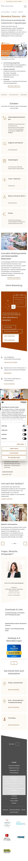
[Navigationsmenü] (25, 6)
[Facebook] (17, 756)
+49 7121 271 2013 (14, 592)
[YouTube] (11, 756)
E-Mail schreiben (14, 595)
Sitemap (23, 809)
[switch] (24, 430)
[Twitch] (23, 752)
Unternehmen (14, 798)
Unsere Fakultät (14, 800)
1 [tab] (11, 543)
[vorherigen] (2, 543)
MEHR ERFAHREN (13, 689)
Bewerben (24, 94)
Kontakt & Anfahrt (14, 812)
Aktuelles (14, 803)
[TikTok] (11, 752)
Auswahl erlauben (14, 453)
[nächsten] (25, 543)
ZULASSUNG (8, 327)
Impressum (5, 809)
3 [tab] (14, 543)
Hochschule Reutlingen (14, 1)
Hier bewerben (9, 336)
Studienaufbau (13, 94)
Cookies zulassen (14, 448)
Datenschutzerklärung (14, 793)
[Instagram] (5, 752)
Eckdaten (4, 94)
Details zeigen (20, 444)
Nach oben (11, 744)
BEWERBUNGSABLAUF (11, 331)
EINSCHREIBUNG (9, 340)
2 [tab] (13, 543)
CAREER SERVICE (6, 499)
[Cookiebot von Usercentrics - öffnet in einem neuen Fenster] (20, 402)
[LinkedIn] (17, 752)
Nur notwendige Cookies (14, 457)
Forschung (14, 796)
